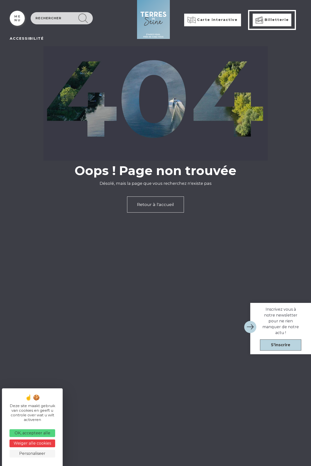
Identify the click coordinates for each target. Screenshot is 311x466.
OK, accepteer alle (32, 433)
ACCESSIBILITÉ (27, 38)
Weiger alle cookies (32, 443)
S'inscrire (280, 345)
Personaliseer (32, 453)
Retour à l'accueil (155, 204)
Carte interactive (217, 20)
